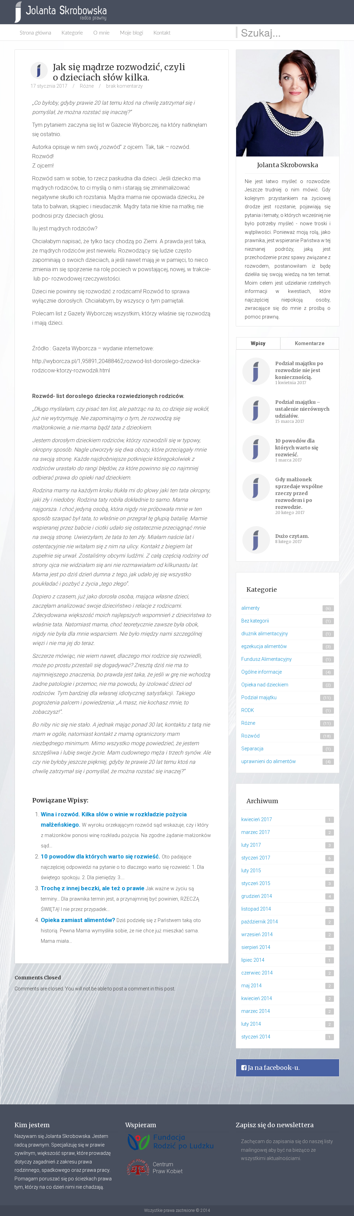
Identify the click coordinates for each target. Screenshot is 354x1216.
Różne (87, 86)
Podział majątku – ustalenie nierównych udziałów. (302, 409)
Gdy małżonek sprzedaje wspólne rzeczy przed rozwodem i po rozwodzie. (299, 493)
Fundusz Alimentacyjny (266, 659)
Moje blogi (131, 33)
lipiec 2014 (252, 960)
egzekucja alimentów (264, 646)
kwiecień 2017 (256, 819)
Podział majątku (259, 697)
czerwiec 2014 (257, 973)
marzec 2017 (255, 832)
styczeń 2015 (255, 883)
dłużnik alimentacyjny (264, 633)
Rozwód (250, 736)
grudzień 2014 (256, 896)
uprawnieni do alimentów (268, 761)
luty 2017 (251, 845)
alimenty (250, 608)
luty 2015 (251, 870)
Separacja (252, 748)
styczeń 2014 (255, 1036)
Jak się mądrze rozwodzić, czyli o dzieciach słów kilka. (119, 72)
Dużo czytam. (292, 536)
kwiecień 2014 (256, 998)
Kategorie (72, 33)
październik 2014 (259, 921)
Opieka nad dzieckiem (264, 684)
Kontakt (161, 33)
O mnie (101, 33)
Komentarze (310, 343)
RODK (247, 710)
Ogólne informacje (261, 672)
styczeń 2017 (255, 858)
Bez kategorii (255, 621)
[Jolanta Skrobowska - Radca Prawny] (64, 12)
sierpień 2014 (255, 947)
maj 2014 (251, 985)
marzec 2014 (255, 1011)
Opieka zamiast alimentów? (78, 919)
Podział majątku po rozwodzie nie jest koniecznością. (299, 370)
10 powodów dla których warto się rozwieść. (100, 856)
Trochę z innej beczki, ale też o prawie (93, 888)
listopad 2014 (256, 909)
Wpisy (258, 343)
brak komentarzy (124, 86)
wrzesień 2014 (257, 934)
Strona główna (35, 33)
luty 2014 (251, 1024)
